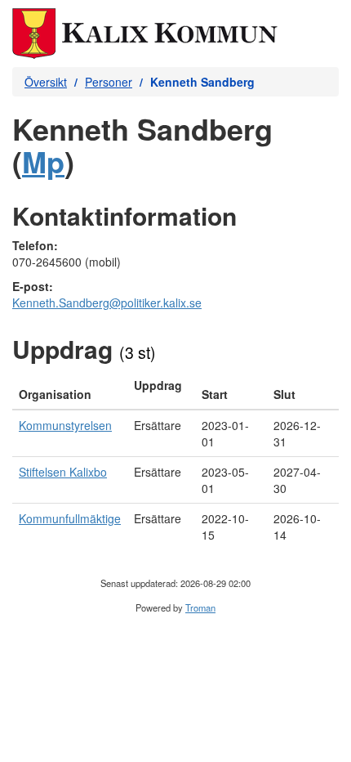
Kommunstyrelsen (65, 425)
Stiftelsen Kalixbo (63, 472)
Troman (200, 607)
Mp (43, 161)
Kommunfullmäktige (70, 518)
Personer (108, 82)
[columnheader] (69, 390)
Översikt (45, 82)
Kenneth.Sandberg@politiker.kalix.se (107, 302)
